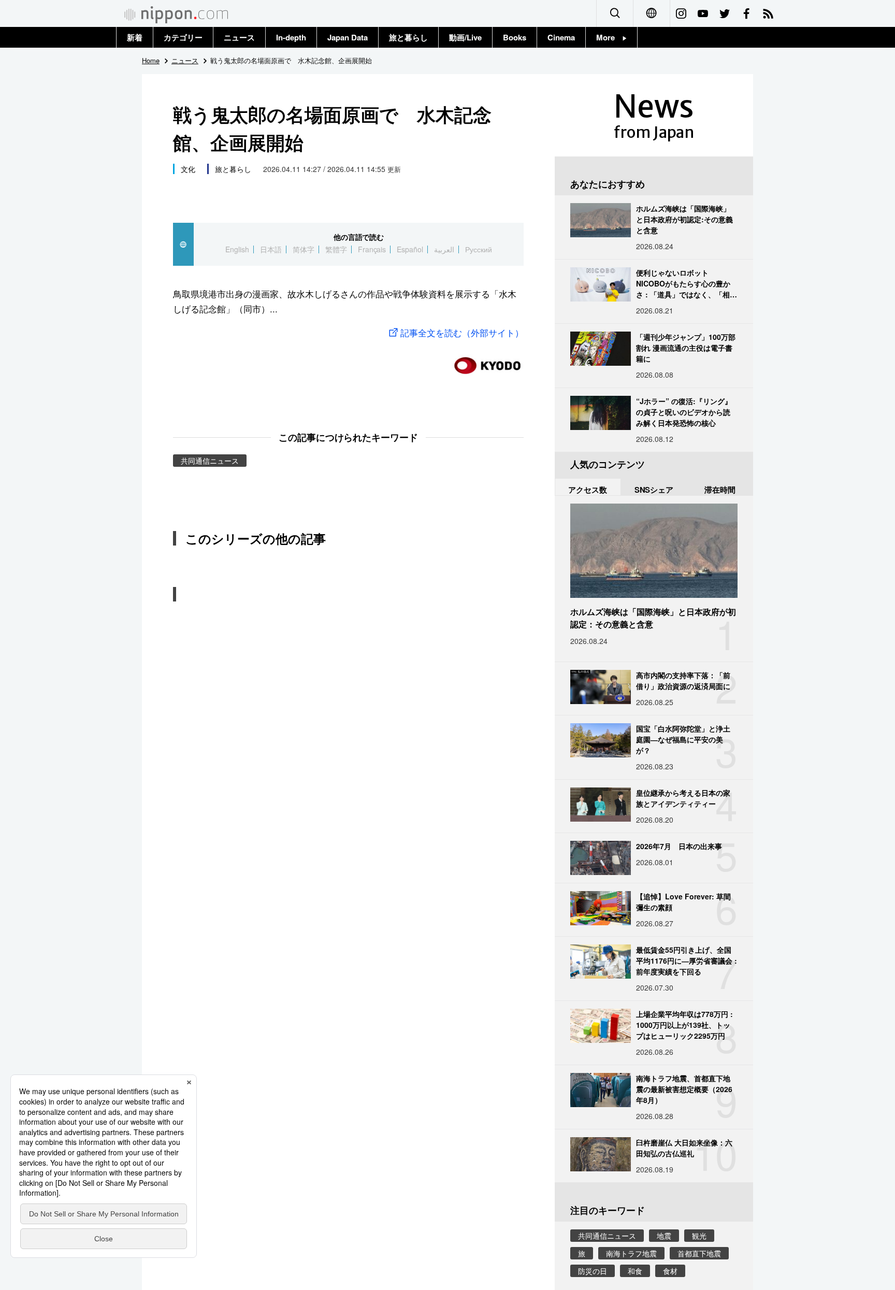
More (609, 37)
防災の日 (592, 1271)
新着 (134, 37)
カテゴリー (183, 37)
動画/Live (465, 37)
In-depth (291, 37)
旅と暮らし (408, 37)
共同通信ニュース (210, 460)
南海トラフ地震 (631, 1253)
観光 (699, 1235)
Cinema (561, 37)
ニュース (239, 37)
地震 (664, 1235)
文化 (188, 169)
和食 (635, 1271)
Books (514, 37)
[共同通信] (487, 361)
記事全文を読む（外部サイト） (462, 332)
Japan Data (347, 37)
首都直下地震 (699, 1253)
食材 (670, 1271)
